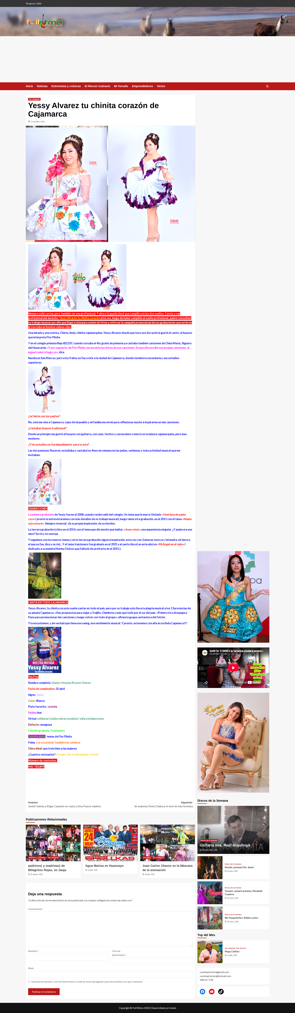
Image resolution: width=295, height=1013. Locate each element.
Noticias (42, 86)
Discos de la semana (209, 840)
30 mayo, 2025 (232, 898)
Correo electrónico (119, 952)
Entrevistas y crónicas (66, 86)
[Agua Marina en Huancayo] (110, 843)
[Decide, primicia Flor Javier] (210, 867)
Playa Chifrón (232, 951)
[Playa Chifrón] (210, 951)
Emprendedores (142, 86)
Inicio (29, 86)
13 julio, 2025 (92, 870)
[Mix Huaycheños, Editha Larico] (210, 917)
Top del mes (241, 948)
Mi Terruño (121, 86)
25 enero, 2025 (232, 922)
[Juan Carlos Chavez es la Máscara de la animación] (167, 843)
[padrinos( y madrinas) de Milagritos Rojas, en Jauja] (53, 843)
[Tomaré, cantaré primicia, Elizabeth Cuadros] (210, 892)
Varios (161, 86)
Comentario (35, 908)
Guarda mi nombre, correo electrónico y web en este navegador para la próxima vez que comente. (87, 981)
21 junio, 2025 (232, 871)
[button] (267, 86)
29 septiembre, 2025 (209, 850)
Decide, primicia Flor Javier (239, 867)
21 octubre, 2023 (38, 121)
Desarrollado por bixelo (163, 1007)
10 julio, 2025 (150, 874)
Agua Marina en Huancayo (104, 865)
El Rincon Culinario (97, 86)
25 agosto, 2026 (37, 874)
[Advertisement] (147, 59)
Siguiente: (163, 804)
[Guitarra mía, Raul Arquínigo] (233, 830)
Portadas (41, 857)
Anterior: (64, 804)
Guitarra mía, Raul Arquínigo (225, 845)
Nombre (33, 950)
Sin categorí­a (34, 99)
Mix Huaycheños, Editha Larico (241, 918)
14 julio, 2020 (232, 955)
